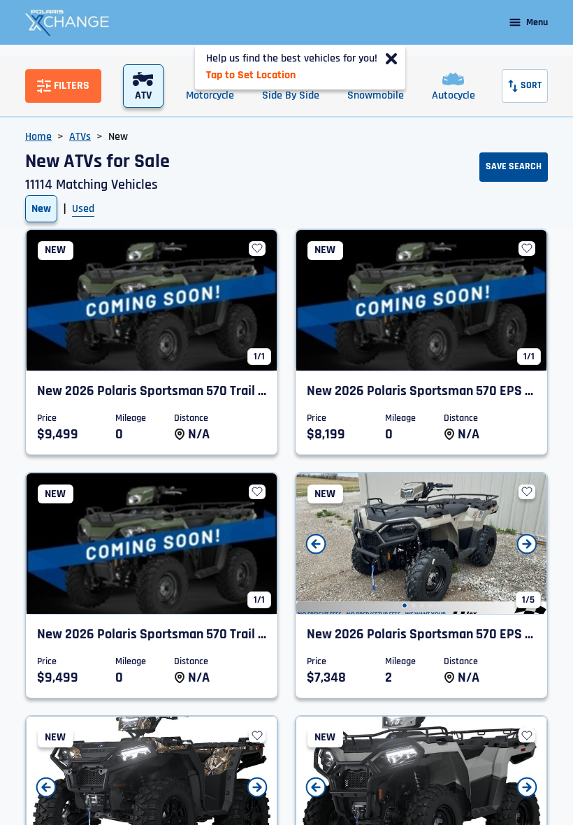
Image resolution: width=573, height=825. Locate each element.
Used (83, 208)
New (41, 208)
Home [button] (38, 136)
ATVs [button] (80, 136)
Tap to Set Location (251, 75)
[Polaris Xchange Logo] (67, 22)
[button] (404, 605)
